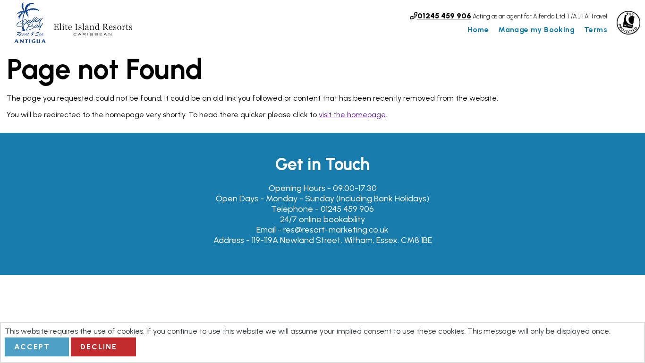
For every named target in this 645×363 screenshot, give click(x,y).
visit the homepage (352, 114)
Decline (98, 346)
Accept (32, 346)
